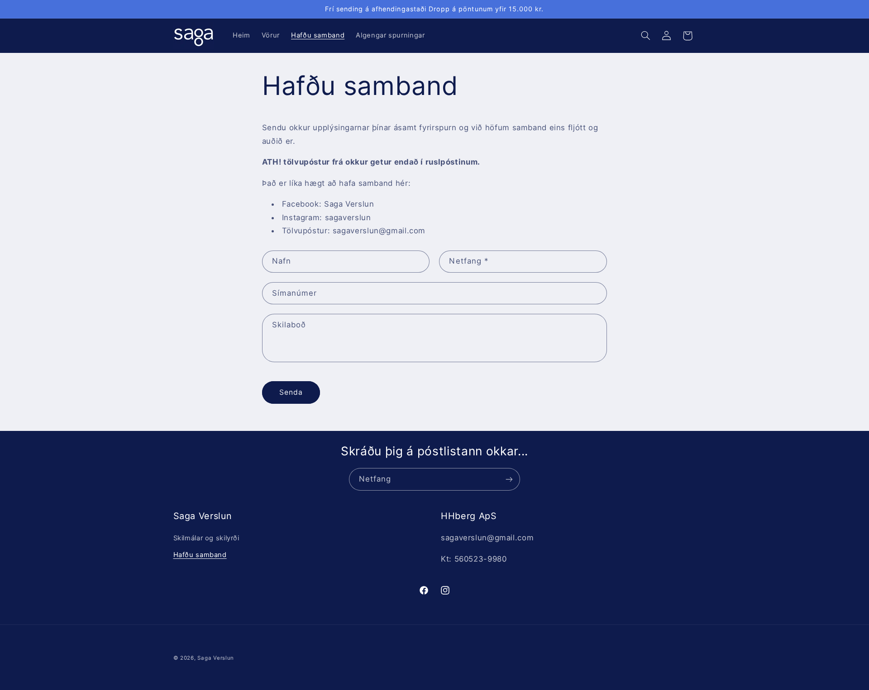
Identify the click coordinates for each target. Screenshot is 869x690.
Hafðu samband (200, 555)
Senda (291, 392)
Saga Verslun (215, 658)
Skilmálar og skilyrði (206, 538)
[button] (645, 35)
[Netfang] (509, 479)
